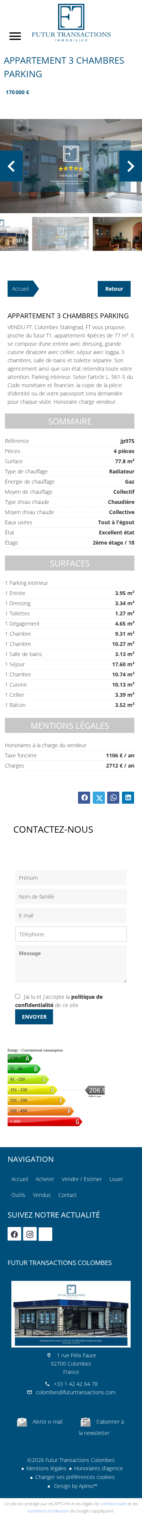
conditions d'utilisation (48, 1511)
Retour (114, 288)
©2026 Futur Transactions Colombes (71, 1460)
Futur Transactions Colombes (60, 1262)
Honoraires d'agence (98, 1468)
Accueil (71, 22)
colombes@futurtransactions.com (75, 1392)
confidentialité (113, 1503)
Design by (75, 1485)
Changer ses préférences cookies (75, 1476)
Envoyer (34, 1016)
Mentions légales (47, 1468)
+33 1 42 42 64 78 (76, 1383)
